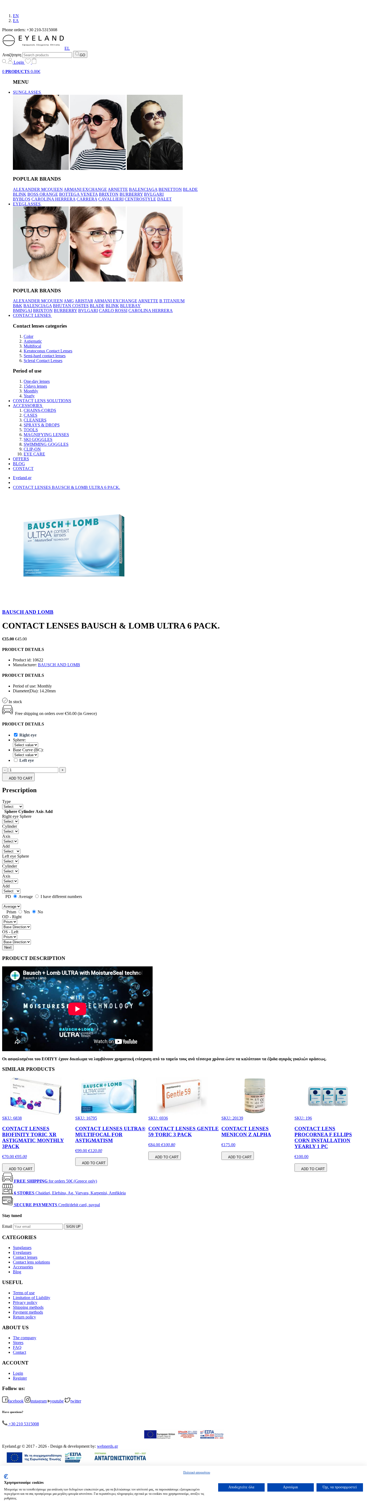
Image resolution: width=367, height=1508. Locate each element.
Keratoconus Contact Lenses (48, 351)
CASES (30, 415)
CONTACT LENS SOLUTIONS (42, 400)
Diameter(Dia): (25, 691)
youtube (57, 1401)
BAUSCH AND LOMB (27, 612)
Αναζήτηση (11, 54)
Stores (18, 1342)
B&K (17, 305)
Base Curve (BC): (28, 750)
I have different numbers (60, 896)
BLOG (19, 463)
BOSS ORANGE (42, 194)
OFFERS (21, 459)
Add (6, 846)
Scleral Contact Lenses (43, 360)
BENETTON (170, 189)
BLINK (19, 194)
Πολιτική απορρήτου (196, 1472)
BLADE (190, 189)
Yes (26, 912)
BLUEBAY (130, 305)
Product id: (22, 660)
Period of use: (24, 686)
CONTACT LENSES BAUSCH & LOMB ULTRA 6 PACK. (66, 487)
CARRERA (87, 199)
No (40, 912)
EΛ (16, 20)
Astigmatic (33, 341)
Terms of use (24, 1292)
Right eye (10, 816)
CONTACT (23, 468)
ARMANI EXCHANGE (85, 189)
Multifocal (32, 346)
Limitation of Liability (31, 1297)
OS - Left (10, 932)
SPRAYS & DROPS (42, 425)
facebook (16, 1401)
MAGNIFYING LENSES (46, 434)
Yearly (29, 396)
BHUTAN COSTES (71, 305)
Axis (6, 836)
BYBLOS (21, 199)
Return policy (24, 1317)
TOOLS (31, 429)
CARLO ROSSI (113, 310)
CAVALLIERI (111, 199)
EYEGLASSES (27, 204)
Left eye (9, 856)
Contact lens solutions (31, 1262)
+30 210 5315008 (23, 1424)
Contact (19, 1352)
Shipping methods (28, 1307)
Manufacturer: (25, 664)
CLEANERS (35, 420)
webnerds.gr (107, 1446)
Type (6, 801)
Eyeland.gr (22, 477)
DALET (164, 199)
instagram (38, 1401)
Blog (17, 1271)
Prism (10, 912)
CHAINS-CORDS (40, 410)
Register (20, 1378)
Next (8, 947)
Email (7, 1226)
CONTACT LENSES (32, 315)
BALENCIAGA (143, 189)
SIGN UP (73, 1227)
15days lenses (35, 386)
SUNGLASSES (27, 92)
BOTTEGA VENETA (78, 194)
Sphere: (19, 740)
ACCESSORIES (28, 405)
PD (8, 896)
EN (16, 15)
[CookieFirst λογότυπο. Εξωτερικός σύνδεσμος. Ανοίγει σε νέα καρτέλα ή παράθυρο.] (6, 1476)
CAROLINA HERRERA (53, 199)
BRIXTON (108, 194)
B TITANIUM (172, 301)
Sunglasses (22, 1247)
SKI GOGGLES (38, 439)
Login (19, 62)
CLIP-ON (32, 449)
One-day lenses (37, 381)
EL (67, 48)
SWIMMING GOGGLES (46, 444)
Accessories (23, 1267)
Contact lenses (25, 1257)
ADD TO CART (21, 778)
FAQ (17, 1347)
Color (28, 336)
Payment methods (28, 1312)
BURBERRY (131, 194)
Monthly (31, 391)
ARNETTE (118, 189)
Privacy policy (25, 1302)
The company (24, 1337)
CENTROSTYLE (140, 199)
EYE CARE (34, 454)
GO (82, 55)
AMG (69, 301)
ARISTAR (84, 301)
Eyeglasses (22, 1252)
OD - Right (11, 916)
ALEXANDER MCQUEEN (38, 189)
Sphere (25, 816)
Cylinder (9, 826)
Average (26, 896)
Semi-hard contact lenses (45, 355)
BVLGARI (154, 194)
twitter (75, 1401)
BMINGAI (22, 310)
